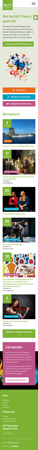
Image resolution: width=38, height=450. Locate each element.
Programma (6, 400)
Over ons (5, 402)
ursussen (20, 103)
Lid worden (6, 407)
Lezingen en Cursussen (12, 172)
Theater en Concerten (11, 209)
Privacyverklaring (8, 433)
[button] (35, 17)
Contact (5, 405)
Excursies (8, 141)
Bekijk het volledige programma (19, 332)
